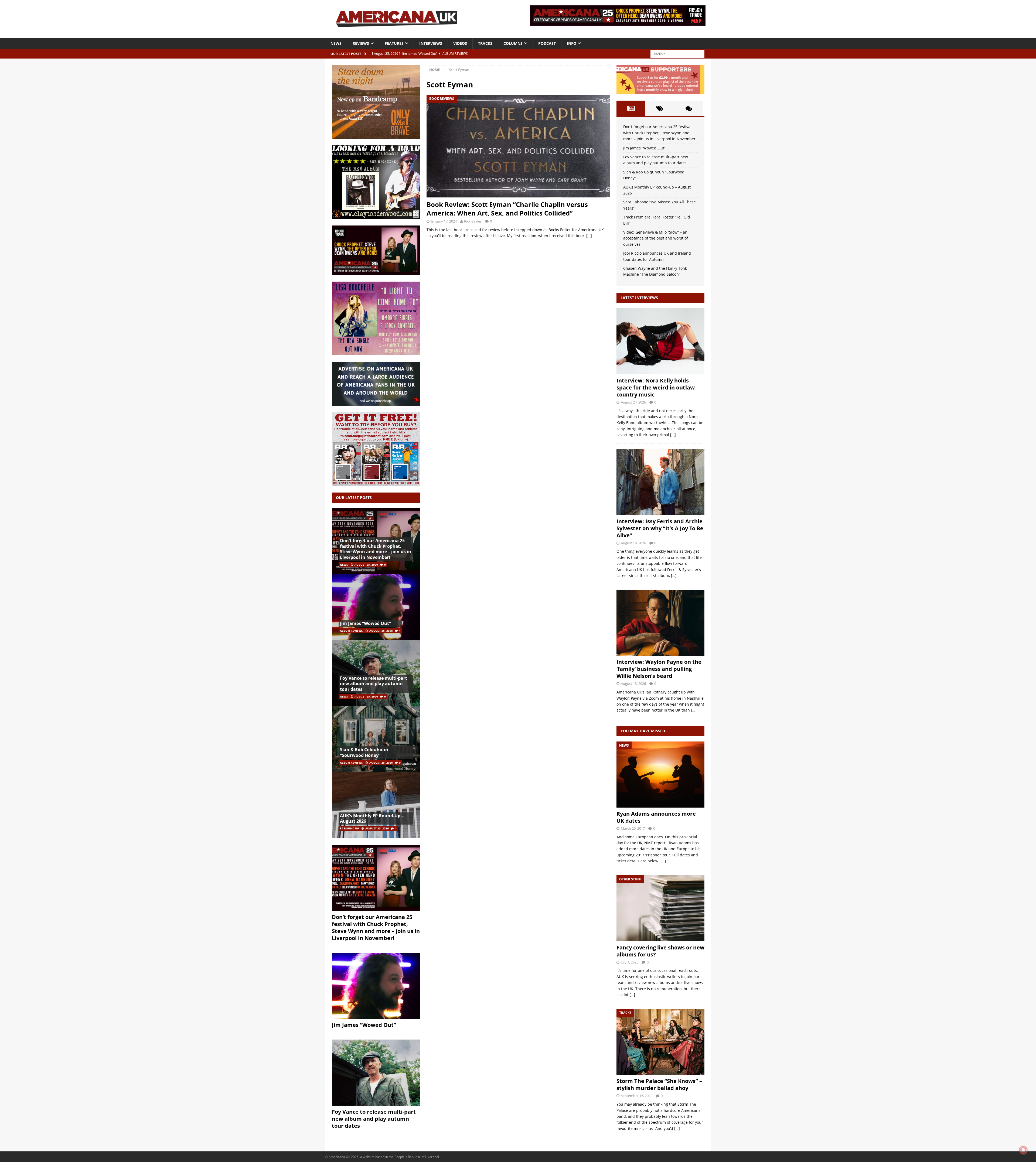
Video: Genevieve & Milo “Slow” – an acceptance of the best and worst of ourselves (655, 238)
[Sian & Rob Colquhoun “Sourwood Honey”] (376, 739)
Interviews (430, 43)
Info (571, 43)
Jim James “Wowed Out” (365, 623)
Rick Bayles (473, 221)
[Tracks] (660, 1042)
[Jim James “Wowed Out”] (376, 607)
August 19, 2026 (633, 543)
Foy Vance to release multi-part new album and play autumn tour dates (373, 683)
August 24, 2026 (633, 402)
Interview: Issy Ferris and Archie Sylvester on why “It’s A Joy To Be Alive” (659, 528)
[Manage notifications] (1023, 1150)
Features (394, 43)
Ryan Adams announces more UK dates (656, 817)
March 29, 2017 (633, 828)
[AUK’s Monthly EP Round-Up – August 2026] (376, 805)
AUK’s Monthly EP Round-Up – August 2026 (372, 818)
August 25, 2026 (366, 564)
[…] (589, 235)
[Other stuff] (660, 908)
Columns (513, 43)
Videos (460, 43)
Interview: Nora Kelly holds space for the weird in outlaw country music (655, 387)
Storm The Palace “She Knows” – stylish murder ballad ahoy (659, 1084)
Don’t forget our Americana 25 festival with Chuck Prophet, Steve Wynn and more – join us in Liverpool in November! (375, 549)
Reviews (361, 43)
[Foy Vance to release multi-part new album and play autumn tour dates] (376, 673)
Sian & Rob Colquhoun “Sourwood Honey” (364, 752)
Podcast (547, 43)
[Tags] (659, 108)
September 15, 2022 (636, 1095)
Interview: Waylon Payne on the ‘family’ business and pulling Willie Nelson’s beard (658, 668)
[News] (660, 774)
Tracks (485, 43)
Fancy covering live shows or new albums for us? (660, 951)
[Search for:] (677, 53)
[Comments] (688, 108)
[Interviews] (660, 341)
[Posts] (630, 108)
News (336, 43)
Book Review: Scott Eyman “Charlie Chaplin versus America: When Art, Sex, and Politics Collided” (507, 208)
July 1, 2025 (629, 962)
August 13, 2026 (633, 683)
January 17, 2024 (444, 221)
